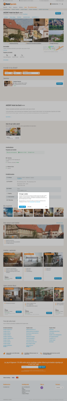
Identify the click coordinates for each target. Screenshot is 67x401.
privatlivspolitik (31, 201)
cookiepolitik (38, 201)
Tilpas (46, 206)
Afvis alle (29, 206)
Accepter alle (22, 206)
